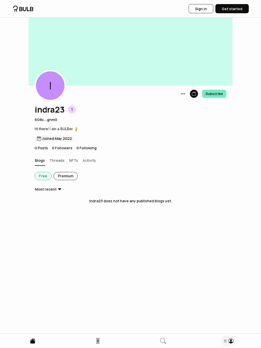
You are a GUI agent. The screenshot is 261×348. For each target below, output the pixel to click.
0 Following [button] (86, 147)
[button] (50, 85)
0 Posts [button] (41, 147)
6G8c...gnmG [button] (46, 119)
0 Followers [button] (62, 147)
